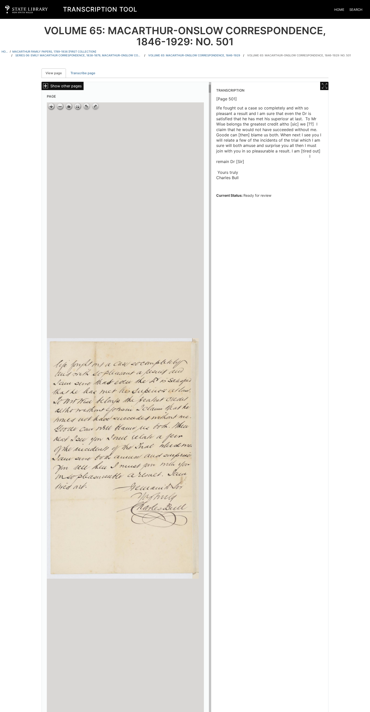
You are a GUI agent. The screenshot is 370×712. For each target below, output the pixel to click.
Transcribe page (82, 73)
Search (355, 10)
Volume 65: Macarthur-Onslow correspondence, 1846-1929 (194, 55)
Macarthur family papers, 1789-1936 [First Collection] (54, 51)
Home (339, 10)
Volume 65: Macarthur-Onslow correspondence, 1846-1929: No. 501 (299, 55)
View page (56, 73)
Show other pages (66, 86)
